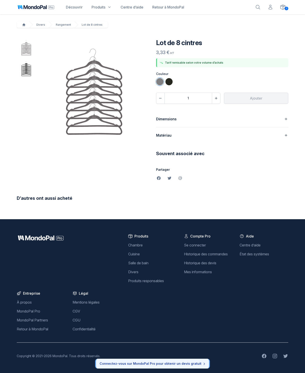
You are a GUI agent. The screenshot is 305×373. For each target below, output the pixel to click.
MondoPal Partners (32, 320)
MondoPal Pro (28, 311)
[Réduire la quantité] (160, 98)
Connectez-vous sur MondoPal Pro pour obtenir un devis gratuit (150, 363)
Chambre (135, 245)
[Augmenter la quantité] (216, 98)
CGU (76, 320)
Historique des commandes (206, 254)
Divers (40, 24)
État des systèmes (254, 254)
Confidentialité (84, 329)
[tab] (26, 48)
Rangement (63, 24)
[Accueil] (24, 25)
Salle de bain (138, 263)
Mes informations (198, 272)
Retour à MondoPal (32, 329)
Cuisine (134, 254)
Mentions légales (86, 302)
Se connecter (195, 245)
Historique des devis (200, 263)
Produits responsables (146, 281)
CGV (76, 311)
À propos (24, 302)
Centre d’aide (250, 245)
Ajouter (256, 98)
